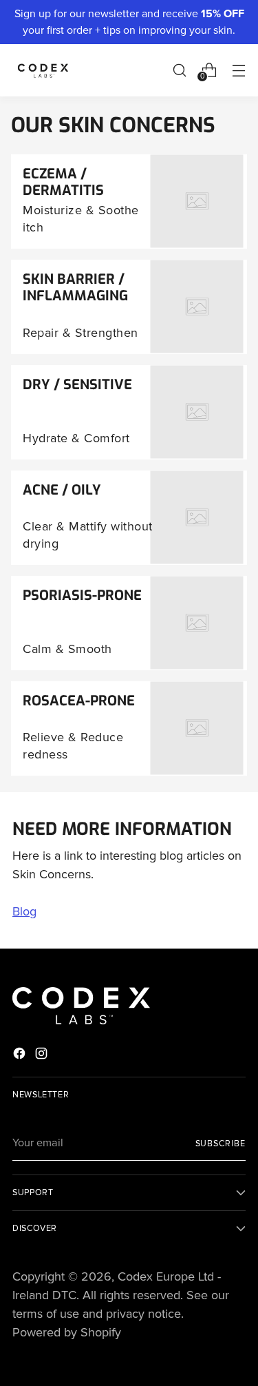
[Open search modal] (179, 70)
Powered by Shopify (66, 1332)
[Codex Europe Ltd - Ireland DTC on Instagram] (42, 1056)
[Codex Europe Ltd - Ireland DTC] (43, 70)
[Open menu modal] (238, 70)
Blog (24, 911)
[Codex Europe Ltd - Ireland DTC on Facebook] (20, 1056)
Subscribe (220, 1143)
